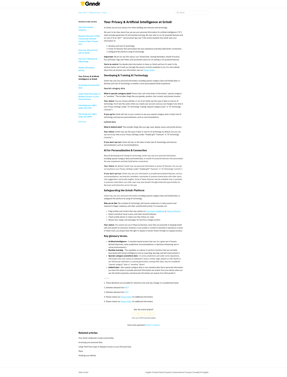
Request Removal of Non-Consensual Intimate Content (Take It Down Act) (89, 40)
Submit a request (153, 325)
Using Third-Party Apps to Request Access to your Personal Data (89, 96)
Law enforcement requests (85, 28)
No (150, 313)
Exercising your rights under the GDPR (87, 115)
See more (82, 122)
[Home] (90, 5)
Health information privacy (86, 68)
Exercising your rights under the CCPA (87, 106)
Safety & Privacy (94, 13)
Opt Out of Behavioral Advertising (87, 60)
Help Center (82, 13)
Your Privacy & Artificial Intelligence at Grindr (88, 77)
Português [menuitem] (204, 372)
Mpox (80, 351)
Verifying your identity (87, 355)
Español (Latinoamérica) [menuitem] (175, 372)
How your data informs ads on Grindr (88, 51)
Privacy (104, 13)
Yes (139, 313)
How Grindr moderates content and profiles (96, 338)
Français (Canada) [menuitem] (192, 372)
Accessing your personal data (88, 86)
